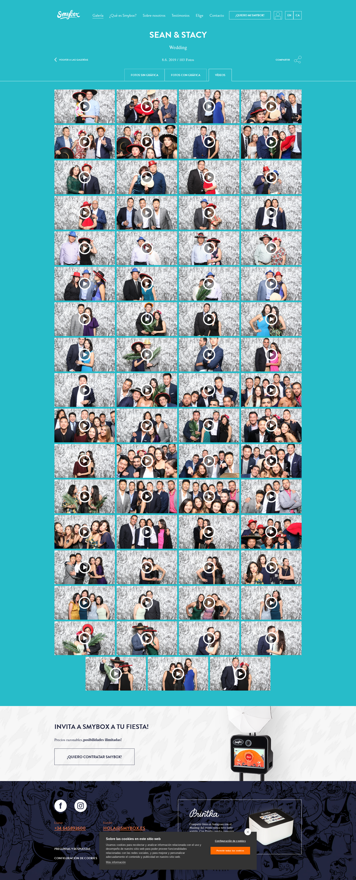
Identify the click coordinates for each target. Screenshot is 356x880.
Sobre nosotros (154, 15)
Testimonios (181, 15)
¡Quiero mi (249, 15)
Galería (98, 15)
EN (289, 15)
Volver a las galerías (73, 59)
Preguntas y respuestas (72, 849)
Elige (199, 15)
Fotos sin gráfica (144, 75)
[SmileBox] (68, 15)
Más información (116, 862)
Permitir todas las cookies (230, 850)
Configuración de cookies (230, 841)
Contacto (217, 15)
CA (298, 15)
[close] (247, 831)
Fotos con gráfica (185, 75)
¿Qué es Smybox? (123, 15)
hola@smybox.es (124, 828)
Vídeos (220, 75)
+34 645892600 (70, 828)
